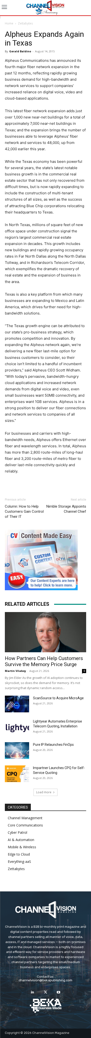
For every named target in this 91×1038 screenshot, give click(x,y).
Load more (43, 792)
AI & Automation (21, 839)
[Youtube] (58, 992)
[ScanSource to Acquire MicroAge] (17, 704)
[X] (45, 992)
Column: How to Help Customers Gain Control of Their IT (24, 511)
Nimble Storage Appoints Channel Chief (66, 509)
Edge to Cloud (19, 854)
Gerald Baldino (20, 51)
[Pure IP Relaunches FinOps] (17, 750)
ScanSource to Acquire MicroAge (58, 698)
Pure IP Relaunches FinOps (53, 745)
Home (9, 23)
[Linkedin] (32, 992)
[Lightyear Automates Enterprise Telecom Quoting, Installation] (17, 727)
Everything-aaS (19, 861)
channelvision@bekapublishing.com (45, 980)
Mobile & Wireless (22, 847)
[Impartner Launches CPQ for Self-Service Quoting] (17, 773)
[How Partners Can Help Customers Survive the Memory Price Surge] (45, 632)
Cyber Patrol (17, 832)
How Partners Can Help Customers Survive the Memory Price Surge (44, 661)
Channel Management (25, 818)
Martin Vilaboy (15, 671)
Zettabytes (25, 23)
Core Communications (25, 825)
